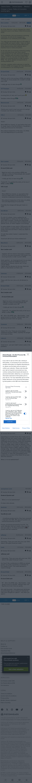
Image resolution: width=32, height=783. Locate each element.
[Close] (28, 355)
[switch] (25, 391)
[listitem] (16, 387)
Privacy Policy (26, 428)
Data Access (16, 428)
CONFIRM (10, 421)
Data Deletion (6, 428)
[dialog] (16, 391)
